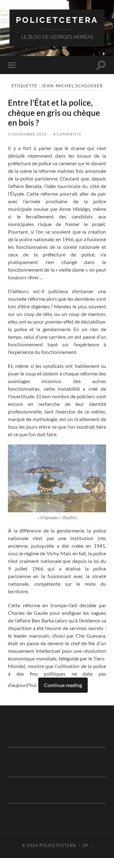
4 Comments (67, 134)
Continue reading (63, 685)
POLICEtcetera (57, 20)
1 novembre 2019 (27, 134)
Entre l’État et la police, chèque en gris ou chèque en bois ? (54, 113)
